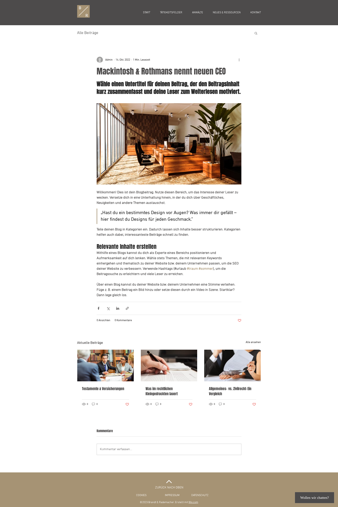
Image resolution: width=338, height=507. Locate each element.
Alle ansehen (253, 342)
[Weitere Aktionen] (239, 59)
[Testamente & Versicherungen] (105, 365)
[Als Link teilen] (127, 308)
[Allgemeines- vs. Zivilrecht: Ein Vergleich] (232, 365)
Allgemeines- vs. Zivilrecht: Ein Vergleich (230, 391)
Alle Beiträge (87, 33)
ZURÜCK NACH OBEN (169, 488)
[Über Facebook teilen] (98, 308)
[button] (256, 33)
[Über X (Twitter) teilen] (108, 308)
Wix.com (193, 502)
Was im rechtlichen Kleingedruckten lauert (162, 391)
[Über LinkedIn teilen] (118, 308)
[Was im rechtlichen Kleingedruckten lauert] (169, 365)
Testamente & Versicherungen (103, 388)
